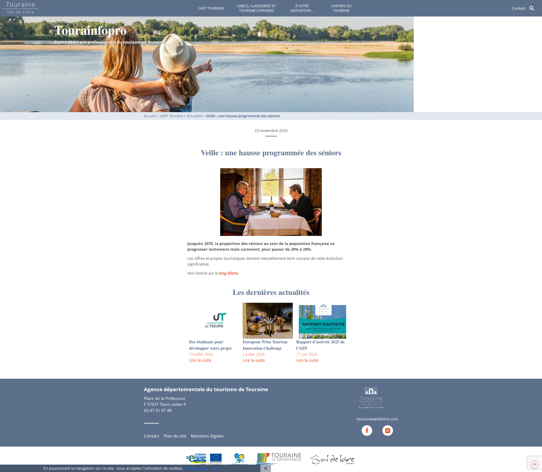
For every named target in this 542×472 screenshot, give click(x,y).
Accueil (149, 116)
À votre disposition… (302, 8)
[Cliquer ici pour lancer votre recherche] (535, 8)
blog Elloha (228, 273)
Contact (518, 8)
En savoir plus (196, 468)
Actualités (195, 116)
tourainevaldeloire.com (377, 418)
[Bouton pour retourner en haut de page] (534, 464)
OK (214, 468)
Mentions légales (207, 436)
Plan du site (175, 436)
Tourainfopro (90, 30)
